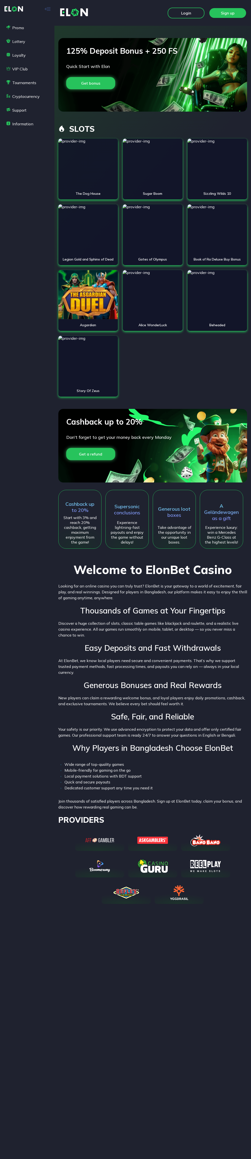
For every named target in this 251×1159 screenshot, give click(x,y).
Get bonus (90, 83)
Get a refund (90, 454)
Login (186, 13)
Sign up (228, 13)
